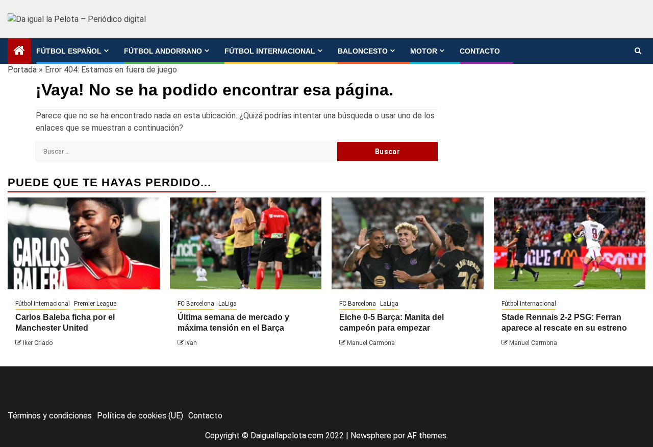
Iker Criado (38, 342)
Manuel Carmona (371, 342)
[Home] (19, 51)
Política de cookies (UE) (140, 415)
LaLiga (227, 303)
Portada (22, 69)
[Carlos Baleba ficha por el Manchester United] (84, 243)
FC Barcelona (196, 303)
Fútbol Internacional (269, 51)
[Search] (638, 51)
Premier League (95, 303)
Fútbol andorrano (163, 51)
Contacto (480, 51)
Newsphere (370, 435)
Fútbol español (69, 51)
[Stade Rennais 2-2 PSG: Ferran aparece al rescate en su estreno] (570, 243)
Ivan (191, 342)
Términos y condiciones (50, 415)
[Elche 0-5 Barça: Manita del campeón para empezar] (408, 243)
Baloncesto (363, 51)
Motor (423, 51)
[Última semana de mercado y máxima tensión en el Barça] (246, 243)
